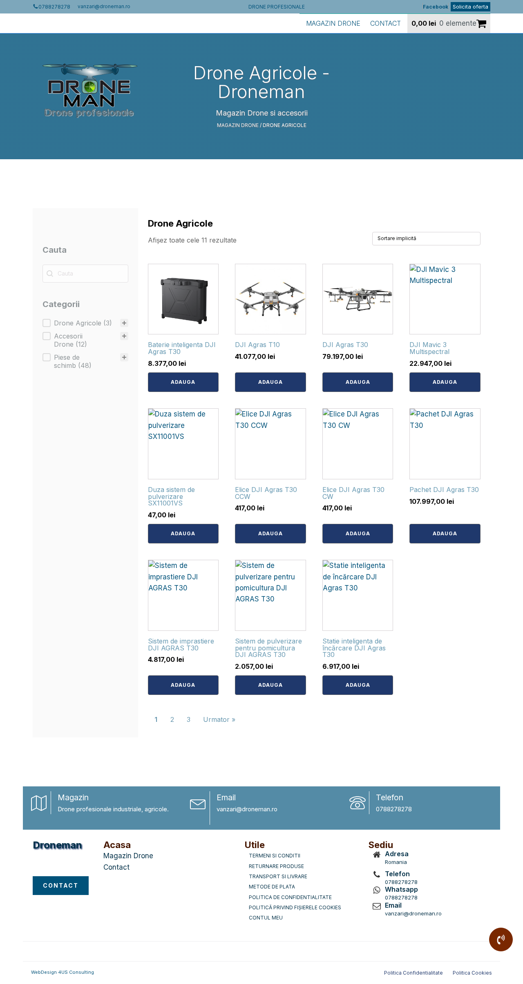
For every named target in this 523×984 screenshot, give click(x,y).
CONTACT (60, 885)
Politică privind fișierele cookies (295, 907)
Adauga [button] (183, 382)
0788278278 (394, 809)
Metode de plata (272, 887)
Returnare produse (276, 866)
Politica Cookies (472, 973)
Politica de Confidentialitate (290, 897)
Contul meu (266, 918)
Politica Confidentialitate (413, 973)
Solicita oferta (470, 6)
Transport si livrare (278, 876)
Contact (385, 23)
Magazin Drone (333, 23)
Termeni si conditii (274, 856)
